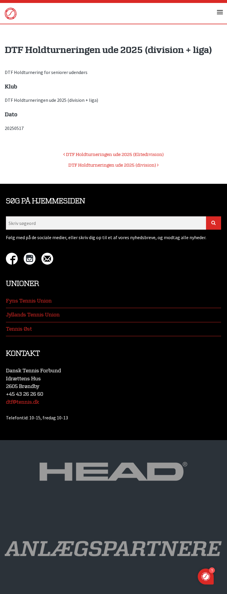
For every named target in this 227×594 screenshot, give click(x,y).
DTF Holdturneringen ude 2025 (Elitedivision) (114, 154)
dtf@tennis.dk (22, 402)
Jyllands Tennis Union (33, 315)
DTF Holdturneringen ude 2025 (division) (112, 165)
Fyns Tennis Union (29, 301)
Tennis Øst (19, 329)
